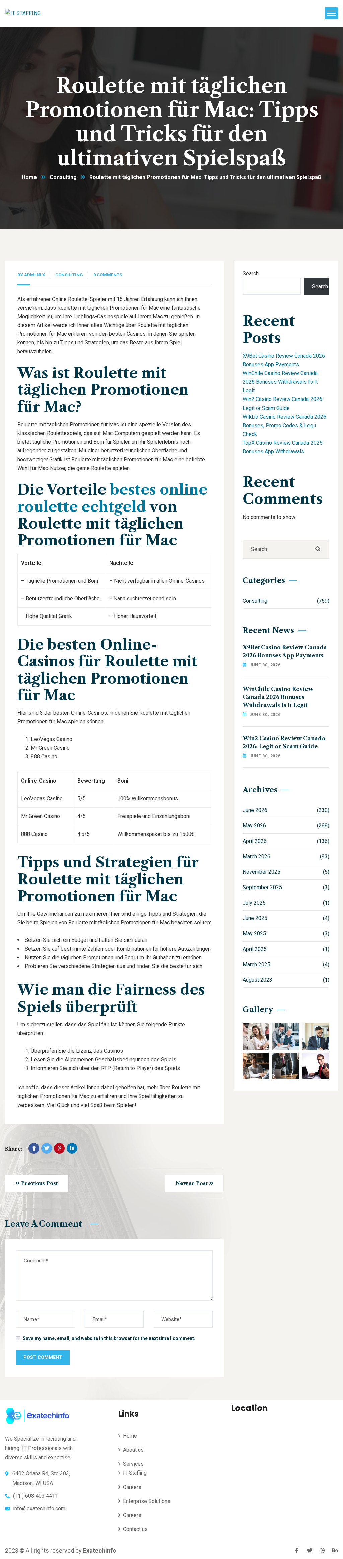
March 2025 (286, 964)
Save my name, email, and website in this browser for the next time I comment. (109, 1338)
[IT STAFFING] (23, 13)
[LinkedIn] (72, 1148)
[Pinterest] (59, 1148)
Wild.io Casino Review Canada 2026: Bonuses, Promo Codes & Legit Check (285, 425)
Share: (13, 1149)
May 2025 (286, 933)
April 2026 (286, 841)
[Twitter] (46, 1148)
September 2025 (286, 887)
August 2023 (286, 980)
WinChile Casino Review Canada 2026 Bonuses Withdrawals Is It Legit (280, 382)
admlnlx (34, 274)
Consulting (63, 177)
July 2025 (286, 903)
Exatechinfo (99, 1550)
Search (251, 273)
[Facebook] (33, 1148)
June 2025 (286, 918)
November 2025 (286, 872)
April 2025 (286, 949)
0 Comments (107, 274)
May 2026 (286, 825)
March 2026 (286, 856)
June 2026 (286, 810)
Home (29, 177)
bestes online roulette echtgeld (112, 498)
